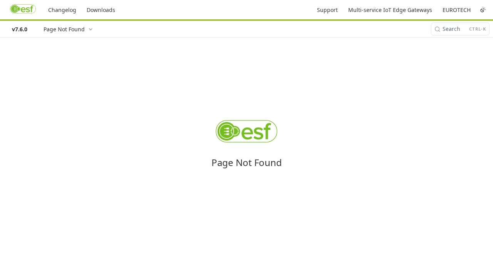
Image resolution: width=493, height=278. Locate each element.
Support (327, 10)
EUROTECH (457, 10)
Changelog (62, 10)
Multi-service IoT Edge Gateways (390, 10)
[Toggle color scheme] (483, 9)
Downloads (101, 10)
